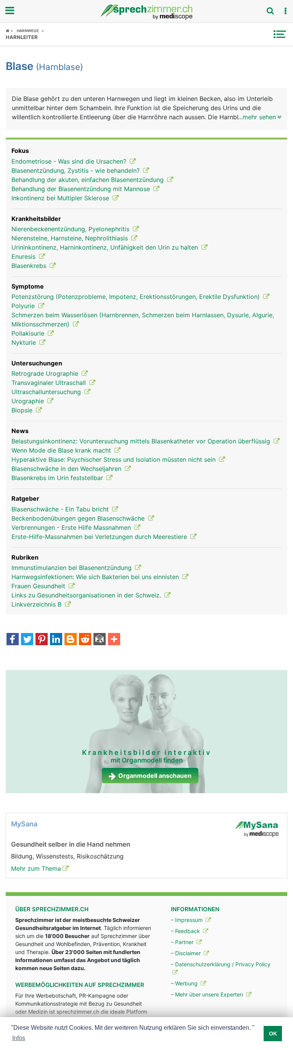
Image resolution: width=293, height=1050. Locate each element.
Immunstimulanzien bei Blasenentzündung (72, 567)
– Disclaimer (186, 953)
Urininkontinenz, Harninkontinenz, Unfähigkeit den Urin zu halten (105, 247)
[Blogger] (70, 640)
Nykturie (24, 342)
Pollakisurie (28, 333)
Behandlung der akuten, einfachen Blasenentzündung (88, 179)
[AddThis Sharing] (114, 640)
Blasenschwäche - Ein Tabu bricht (61, 509)
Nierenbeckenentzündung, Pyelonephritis (71, 229)
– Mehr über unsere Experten (208, 994)
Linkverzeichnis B (37, 604)
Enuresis (24, 256)
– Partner (183, 942)
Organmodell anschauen (155, 775)
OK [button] (273, 1034)
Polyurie (24, 306)
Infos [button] (18, 1038)
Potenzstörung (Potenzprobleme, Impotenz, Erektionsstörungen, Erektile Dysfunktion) (136, 296)
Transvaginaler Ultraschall (49, 382)
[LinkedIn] (56, 640)
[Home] (9, 30)
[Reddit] (85, 640)
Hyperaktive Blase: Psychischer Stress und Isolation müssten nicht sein (114, 459)
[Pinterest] (41, 640)
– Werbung (185, 983)
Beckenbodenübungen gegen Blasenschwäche (78, 518)
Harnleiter (22, 37)
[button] (285, 11)
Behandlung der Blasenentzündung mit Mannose (81, 189)
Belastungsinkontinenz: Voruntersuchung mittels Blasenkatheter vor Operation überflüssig (141, 441)
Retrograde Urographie (45, 373)
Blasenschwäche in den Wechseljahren (67, 468)
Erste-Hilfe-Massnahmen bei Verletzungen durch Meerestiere (100, 536)
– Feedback (186, 931)
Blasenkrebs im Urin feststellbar (58, 478)
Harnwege (28, 30)
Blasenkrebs (29, 265)
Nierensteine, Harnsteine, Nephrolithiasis (70, 238)
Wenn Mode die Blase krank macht (62, 450)
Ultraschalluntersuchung (47, 392)
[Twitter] (27, 640)
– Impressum (187, 920)
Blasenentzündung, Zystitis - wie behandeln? (76, 170)
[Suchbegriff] (270, 10)
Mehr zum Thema (36, 868)
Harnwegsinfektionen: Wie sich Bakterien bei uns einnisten (96, 577)
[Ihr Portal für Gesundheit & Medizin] (146, 12)
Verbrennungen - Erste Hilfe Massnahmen (72, 527)
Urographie (28, 401)
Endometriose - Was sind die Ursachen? (69, 161)
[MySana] (257, 829)
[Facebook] (12, 640)
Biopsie (22, 410)
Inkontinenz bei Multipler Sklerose (61, 198)
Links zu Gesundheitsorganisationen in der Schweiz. (87, 595)
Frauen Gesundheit (39, 586)
